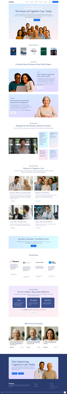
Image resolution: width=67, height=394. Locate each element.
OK (64, 392)
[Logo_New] (11, 1)
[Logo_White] (11, 383)
